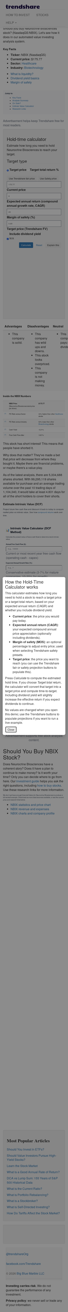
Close (11, 729)
